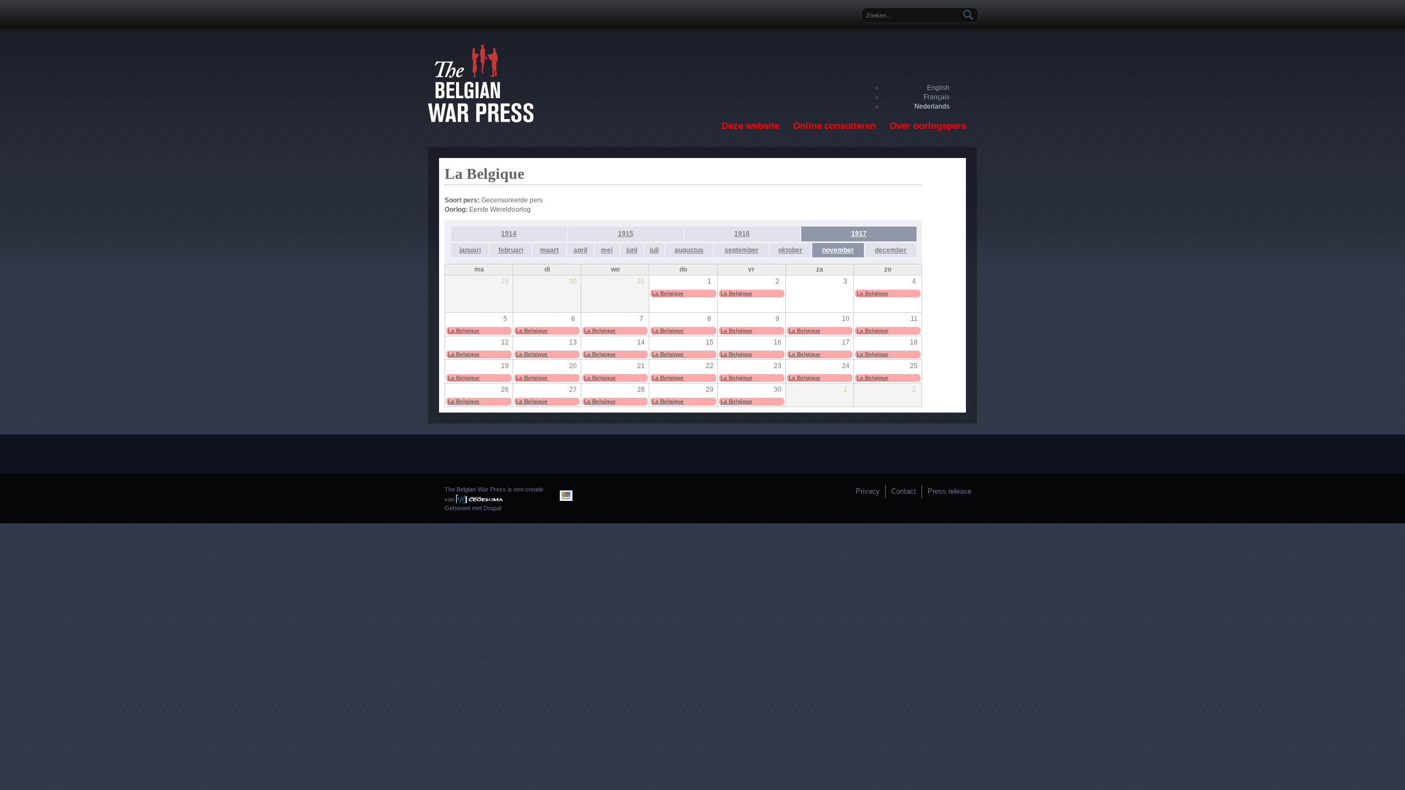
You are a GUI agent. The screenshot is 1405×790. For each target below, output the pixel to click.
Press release (949, 491)
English (938, 88)
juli (654, 250)
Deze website (750, 126)
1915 (625, 234)
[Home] (480, 120)
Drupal (492, 508)
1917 (859, 234)
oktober (790, 250)
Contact (903, 491)
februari (510, 250)
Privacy (868, 491)
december (891, 250)
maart (549, 250)
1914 (508, 234)
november (838, 250)
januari (470, 250)
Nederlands (931, 106)
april (580, 250)
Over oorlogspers (928, 126)
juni (631, 250)
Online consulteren (834, 126)
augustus (689, 250)
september (741, 250)
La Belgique (668, 293)
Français (936, 97)
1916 (742, 234)
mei (606, 250)
